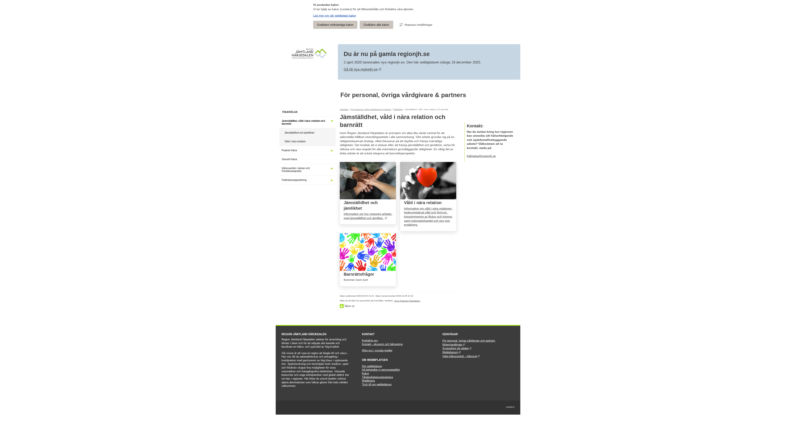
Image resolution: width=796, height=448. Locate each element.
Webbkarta (368, 380)
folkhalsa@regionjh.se (481, 156)
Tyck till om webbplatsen (377, 384)
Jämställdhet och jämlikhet (299, 132)
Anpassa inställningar (418, 24)
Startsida (344, 109)
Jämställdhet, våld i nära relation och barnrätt (303, 122)
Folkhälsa (290, 112)
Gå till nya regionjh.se (362, 69)
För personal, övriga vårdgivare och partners (468, 340)
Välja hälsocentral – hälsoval (461, 356)
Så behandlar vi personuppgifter (381, 369)
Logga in (510, 406)
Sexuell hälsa (289, 159)
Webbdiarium (451, 352)
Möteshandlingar (453, 344)
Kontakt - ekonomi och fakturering (382, 344)
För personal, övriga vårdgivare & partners (403, 94)
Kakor (365, 373)
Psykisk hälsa (289, 150)
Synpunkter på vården (457, 348)
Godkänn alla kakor (376, 24)
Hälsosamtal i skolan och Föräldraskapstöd (296, 170)
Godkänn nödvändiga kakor (335, 24)
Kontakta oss (370, 340)
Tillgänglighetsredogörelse (377, 377)
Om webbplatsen (372, 366)
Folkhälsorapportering (294, 180)
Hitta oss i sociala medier (377, 350)
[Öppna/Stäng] (332, 121)
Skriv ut (349, 306)
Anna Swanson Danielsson (407, 301)
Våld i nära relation (295, 141)
